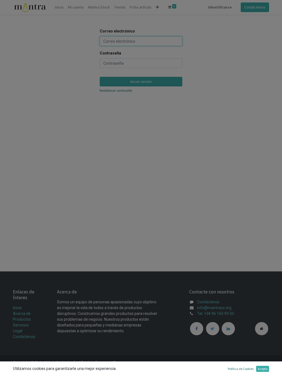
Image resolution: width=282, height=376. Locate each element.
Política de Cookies (241, 369)
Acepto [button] (262, 369)
